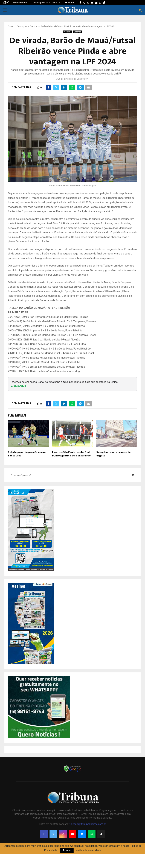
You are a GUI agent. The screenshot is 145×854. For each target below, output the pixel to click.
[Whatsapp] (91, 834)
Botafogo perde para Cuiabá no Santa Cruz (27, 454)
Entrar (71, 2)
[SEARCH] (133, 475)
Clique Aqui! (18, 385)
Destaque (67, 32)
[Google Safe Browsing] (72, 771)
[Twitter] (53, 834)
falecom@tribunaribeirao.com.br (87, 824)
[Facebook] (44, 834)
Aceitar (67, 850)
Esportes (77, 32)
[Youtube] (72, 834)
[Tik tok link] (104, 2)
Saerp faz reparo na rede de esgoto (113, 454)
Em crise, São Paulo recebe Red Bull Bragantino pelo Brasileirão (71, 454)
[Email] (82, 834)
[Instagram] (63, 834)
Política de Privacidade (88, 850)
